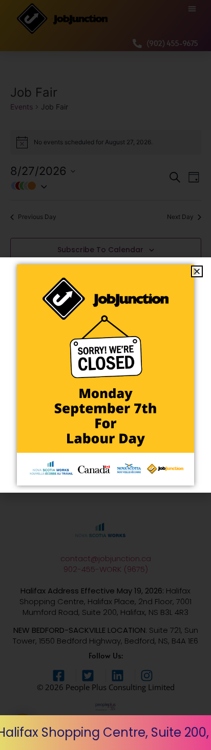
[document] (105, 375)
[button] (197, 271)
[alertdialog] (105, 732)
